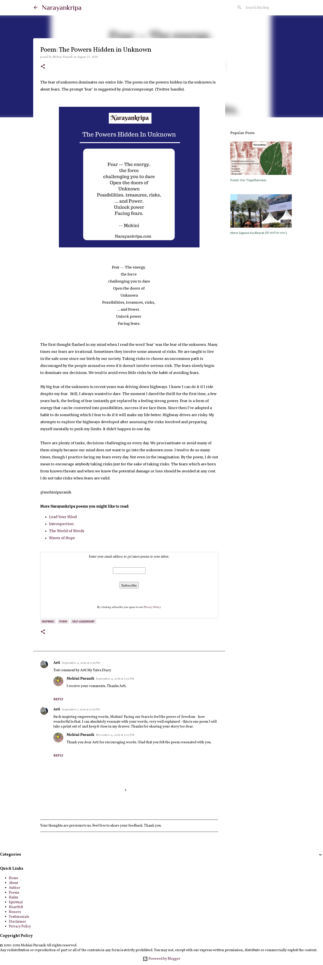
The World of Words (66, 531)
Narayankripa (62, 7)
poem (63, 621)
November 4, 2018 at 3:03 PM (115, 735)
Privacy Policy (152, 607)
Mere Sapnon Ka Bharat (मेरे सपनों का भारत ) (258, 233)
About (13, 883)
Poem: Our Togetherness (248, 180)
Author (14, 887)
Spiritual (16, 902)
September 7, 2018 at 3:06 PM (81, 710)
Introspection (61, 524)
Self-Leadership (83, 621)
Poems (14, 892)
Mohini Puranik (80, 678)
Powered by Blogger (164, 958)
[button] (42, 67)
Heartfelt (16, 907)
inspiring (48, 621)
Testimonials (19, 916)
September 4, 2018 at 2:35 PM (81, 663)
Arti (56, 662)
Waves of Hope (62, 538)
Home (13, 878)
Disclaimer (17, 921)
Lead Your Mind (63, 517)
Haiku (13, 897)
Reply (58, 699)
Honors (15, 912)
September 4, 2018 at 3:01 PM (115, 679)
